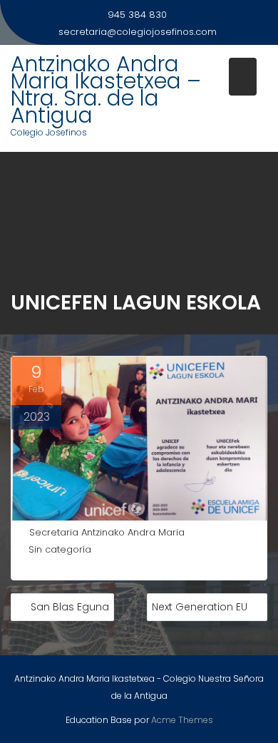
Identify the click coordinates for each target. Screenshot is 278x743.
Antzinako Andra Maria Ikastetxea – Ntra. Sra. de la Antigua (106, 89)
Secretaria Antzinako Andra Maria (107, 532)
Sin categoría (60, 549)
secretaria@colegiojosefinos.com (137, 32)
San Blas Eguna (70, 607)
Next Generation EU (199, 607)
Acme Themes (182, 720)
